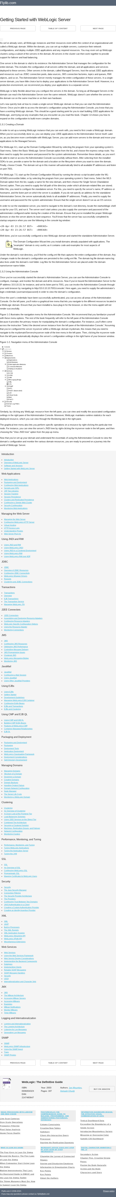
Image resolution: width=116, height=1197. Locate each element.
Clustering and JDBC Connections (18, 582)
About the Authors (49, 1178)
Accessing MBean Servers (15, 998)
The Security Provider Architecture (18, 896)
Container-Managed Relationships (18, 729)
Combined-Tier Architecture (15, 823)
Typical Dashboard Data (92, 1121)
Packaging (8, 745)
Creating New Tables (50, 1128)
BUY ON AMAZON (102, 1089)
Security (7, 887)
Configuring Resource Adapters (17, 621)
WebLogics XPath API (13, 939)
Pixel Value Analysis (10, 1130)
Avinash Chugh (67, 1091)
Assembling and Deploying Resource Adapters (23, 618)
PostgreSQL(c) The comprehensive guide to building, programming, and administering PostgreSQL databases (55, 1116)
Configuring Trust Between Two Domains (21, 902)
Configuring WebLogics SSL (15, 871)
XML (6, 921)
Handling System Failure (14, 785)
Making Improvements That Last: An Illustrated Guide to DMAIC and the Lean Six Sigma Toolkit (17, 1174)
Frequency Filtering (9, 1126)
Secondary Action (89, 1154)
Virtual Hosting (10, 525)
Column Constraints (50, 1125)
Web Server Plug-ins (12, 534)
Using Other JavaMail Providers (17, 681)
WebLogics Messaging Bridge (16, 658)
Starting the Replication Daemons (57, 1143)
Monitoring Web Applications (15, 508)
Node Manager (10, 791)
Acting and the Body (90, 1169)
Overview (8, 596)
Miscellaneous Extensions (15, 942)
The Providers (10, 899)
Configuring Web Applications (16, 485)
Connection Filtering (12, 893)
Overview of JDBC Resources (16, 570)
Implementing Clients (12, 967)
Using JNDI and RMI (12, 545)
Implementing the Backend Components (20, 961)
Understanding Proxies (13, 531)
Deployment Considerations (15, 757)
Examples (8, 1004)
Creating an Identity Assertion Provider (19, 910)
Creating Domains (11, 780)
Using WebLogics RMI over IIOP (17, 556)
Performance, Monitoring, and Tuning (19, 845)
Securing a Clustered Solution (16, 825)
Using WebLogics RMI (13, 553)
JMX (6, 993)
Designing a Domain (12, 777)
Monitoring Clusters (12, 834)
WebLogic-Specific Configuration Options (21, 624)
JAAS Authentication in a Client (16, 905)
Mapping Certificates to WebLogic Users (20, 876)
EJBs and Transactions (13, 706)
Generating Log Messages (15, 1033)
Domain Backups (11, 783)
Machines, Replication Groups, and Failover (22, 828)
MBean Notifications (12, 1007)
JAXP (6, 924)
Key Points (45, 1171)
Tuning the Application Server (16, 851)
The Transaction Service (14, 602)
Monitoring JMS (10, 661)
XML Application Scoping (14, 933)
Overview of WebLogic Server (16, 463)
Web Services (9, 953)
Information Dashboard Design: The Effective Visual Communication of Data (97, 1114)
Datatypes (8, 964)
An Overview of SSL (12, 868)
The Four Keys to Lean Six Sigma (16, 1152)
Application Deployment (14, 751)
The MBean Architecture (14, 995)
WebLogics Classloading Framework (19, 754)
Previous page (18, 28)
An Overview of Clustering (14, 811)
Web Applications (11, 479)
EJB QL (7, 732)
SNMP (6, 1043)
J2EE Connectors (11, 615)
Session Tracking (11, 494)
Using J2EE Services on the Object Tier (20, 820)
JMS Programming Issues (14, 652)
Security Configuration (13, 505)
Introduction (9, 460)
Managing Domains (12, 771)
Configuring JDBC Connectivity (17, 573)
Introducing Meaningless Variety (96, 1131)
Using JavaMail (10, 678)
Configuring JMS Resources (15, 644)
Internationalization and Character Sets (20, 982)
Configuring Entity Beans (14, 703)
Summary (45, 1132)
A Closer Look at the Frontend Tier (18, 814)
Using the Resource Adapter (15, 627)
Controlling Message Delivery (16, 650)
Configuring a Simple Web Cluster (18, 503)
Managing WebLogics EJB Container (19, 700)
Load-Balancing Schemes (14, 817)
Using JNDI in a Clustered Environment (20, 551)
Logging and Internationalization (17, 1024)
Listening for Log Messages (15, 1029)
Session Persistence (12, 497)
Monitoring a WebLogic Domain (17, 797)
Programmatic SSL (11, 873)
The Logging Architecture (14, 1027)
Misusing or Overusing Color (94, 1135)
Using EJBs (9, 692)
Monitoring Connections (14, 630)
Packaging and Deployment (15, 482)
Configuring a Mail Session (15, 675)
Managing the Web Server (15, 519)
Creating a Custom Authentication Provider (21, 907)
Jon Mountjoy (75, 1088)
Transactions (9, 593)
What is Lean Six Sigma (12, 1147)
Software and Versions (13, 466)
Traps (6, 1052)
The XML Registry (11, 930)
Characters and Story (91, 1173)
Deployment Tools (11, 748)
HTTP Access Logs (11, 528)
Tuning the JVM (10, 854)
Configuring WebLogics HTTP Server (19, 522)
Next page (98, 28)
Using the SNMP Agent (13, 1049)
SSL (6, 865)
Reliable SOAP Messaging (15, 970)
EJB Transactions (11, 599)
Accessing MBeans (12, 1001)
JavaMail (7, 672)
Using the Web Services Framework (18, 956)
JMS (6, 641)
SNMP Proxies (10, 1055)
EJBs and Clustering (12, 709)
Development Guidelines (14, 697)
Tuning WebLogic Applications (16, 848)
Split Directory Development (15, 760)
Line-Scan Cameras (10, 1119)
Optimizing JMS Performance (16, 647)
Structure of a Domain (13, 774)
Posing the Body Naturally (93, 1165)
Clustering (8, 808)
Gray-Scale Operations (11, 1122)
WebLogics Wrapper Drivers (15, 576)
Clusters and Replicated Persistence (19, 500)
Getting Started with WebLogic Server (19, 468)
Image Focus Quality (10, 1133)
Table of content (58, 28)
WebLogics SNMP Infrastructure (17, 1046)
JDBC (6, 567)
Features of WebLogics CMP (15, 726)
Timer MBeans (10, 1013)
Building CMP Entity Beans (15, 723)
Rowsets (7, 579)
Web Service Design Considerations (19, 958)
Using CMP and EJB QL (14, 720)
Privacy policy (108, 1191)
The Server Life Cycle (13, 794)
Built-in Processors (11, 927)
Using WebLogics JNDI (13, 548)
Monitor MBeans (11, 1010)
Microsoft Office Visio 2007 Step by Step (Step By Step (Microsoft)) (57, 1149)
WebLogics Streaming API (14, 936)
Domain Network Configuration (16, 788)
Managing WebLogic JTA (14, 604)
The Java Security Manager (15, 890)
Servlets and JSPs (11, 488)
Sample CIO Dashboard (91, 1139)
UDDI (6, 979)
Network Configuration (13, 831)
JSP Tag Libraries (11, 491)
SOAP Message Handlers (14, 973)
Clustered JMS (10, 655)
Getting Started (10, 695)
